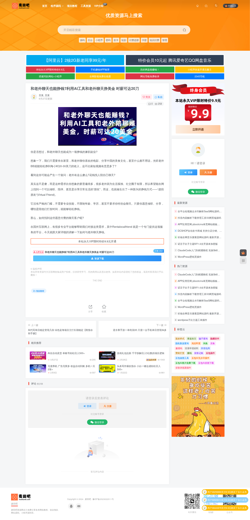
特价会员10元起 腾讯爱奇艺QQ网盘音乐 (174, 60)
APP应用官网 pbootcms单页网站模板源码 (200, 224)
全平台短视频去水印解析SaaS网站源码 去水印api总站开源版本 (211, 211)
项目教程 (72, 6)
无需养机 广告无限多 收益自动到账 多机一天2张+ (71, 367)
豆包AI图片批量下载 (185, 362)
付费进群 (134, 40)
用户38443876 (214, 501)
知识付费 (154, 40)
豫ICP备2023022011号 (103, 499)
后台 (90, 40)
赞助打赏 (180, 353)
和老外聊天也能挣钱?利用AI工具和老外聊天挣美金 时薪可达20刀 (85, 88)
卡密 (144, 40)
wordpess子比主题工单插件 (192, 320)
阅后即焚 (196, 343)
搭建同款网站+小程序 (50, 76)
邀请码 (179, 348)
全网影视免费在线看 (100, 76)
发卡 (116, 40)
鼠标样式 (180, 338)
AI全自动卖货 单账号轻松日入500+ (66, 353)
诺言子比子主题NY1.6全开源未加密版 (198, 243)
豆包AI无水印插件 (200, 357)
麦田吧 (88, 499)
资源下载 (99, 258)
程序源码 (56, 6)
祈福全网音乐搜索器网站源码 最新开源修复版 (202, 237)
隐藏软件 (214, 338)
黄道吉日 (191, 338)
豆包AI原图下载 (206, 362)
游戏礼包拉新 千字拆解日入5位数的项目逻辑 (140, 353)
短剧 (123, 40)
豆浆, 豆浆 (44, 95)
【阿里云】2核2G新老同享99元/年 (75, 60)
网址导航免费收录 (149, 76)
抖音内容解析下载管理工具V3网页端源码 (199, 217)
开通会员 (232, 5)
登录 (89, 406)
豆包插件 (210, 353)
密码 (108, 40)
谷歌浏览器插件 (183, 367)
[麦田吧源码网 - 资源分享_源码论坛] (21, 496)
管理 (164, 40)
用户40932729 (214, 509)
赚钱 (189, 353)
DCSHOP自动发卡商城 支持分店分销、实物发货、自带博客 (209, 230)
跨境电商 (205, 348)
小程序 (99, 40)
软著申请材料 (191, 348)
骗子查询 (203, 338)
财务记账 (198, 353)
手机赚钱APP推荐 (100, 69)
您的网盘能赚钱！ (149, 69)
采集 (212, 343)
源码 (82, 40)
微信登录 (99, 422)
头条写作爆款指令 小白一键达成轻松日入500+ (139, 367)
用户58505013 (214, 493)
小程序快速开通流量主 (200, 69)
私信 (160, 97)
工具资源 (86, 6)
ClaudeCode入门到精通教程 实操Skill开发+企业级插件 (207, 250)
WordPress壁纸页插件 (190, 256)
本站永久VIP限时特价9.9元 (50, 69)
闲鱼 (205, 343)
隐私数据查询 (182, 343)
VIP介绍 (100, 5)
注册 (109, 406)
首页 (44, 6)
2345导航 (200, 76)
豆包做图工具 (182, 357)
